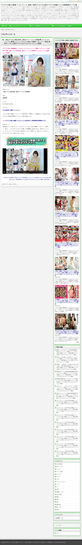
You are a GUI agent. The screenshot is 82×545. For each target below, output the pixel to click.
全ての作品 (59, 494)
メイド (57, 484)
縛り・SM (58, 507)
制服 (11, 110)
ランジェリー (17, 110)
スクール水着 (59, 471)
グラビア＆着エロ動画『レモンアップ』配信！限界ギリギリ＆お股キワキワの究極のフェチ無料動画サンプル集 (39, 5)
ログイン (58, 533)
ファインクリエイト (61, 481)
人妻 (57, 489)
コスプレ (58, 469)
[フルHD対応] (6, 110)
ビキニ (57, 479)
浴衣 (57, 502)
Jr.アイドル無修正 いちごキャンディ (40, 25)
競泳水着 (58, 504)
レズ (57, 486)
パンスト (58, 476)
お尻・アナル (59, 466)
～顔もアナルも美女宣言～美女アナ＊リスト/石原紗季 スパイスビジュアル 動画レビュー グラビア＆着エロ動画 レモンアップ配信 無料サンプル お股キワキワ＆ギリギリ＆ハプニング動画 (27, 41)
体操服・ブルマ (60, 491)
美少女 (57, 509)
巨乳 (57, 499)
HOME (5, 25)
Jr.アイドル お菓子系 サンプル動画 (62, 25)
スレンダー (59, 474)
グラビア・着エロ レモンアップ (19, 25)
